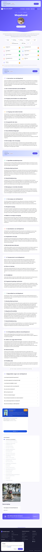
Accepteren (20, 548)
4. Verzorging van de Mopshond (10, 454)
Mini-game (13, 541)
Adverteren (36, 3)
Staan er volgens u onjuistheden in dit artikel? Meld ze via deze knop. (21, 368)
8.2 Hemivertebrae (8, 477)
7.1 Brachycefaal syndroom (9, 470)
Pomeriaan (23, 537)
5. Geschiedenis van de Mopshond (11, 459)
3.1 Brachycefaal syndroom (9, 450)
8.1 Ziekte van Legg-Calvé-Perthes (10, 475)
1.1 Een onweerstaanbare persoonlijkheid (11, 440)
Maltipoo (23, 534)
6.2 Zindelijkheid (8, 465)
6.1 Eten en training (8, 464)
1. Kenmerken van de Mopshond (10, 439)
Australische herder (25, 539)
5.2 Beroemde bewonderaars (9, 461)
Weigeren (15, 548)
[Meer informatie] (29, 50)
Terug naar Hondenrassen (21, 527)
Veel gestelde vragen (15, 534)
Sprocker (23, 541)
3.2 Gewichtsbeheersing (9, 451)
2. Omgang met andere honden (10, 443)
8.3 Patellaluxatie (8, 478)
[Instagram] (34, 541)
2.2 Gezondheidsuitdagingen (9, 446)
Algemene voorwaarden (37, 550)
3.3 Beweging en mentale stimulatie (10, 453)
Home (16, 12)
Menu (33, 8)
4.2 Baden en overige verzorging (10, 457)
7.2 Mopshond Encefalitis (9, 471)
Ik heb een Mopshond (21, 26)
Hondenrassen (20, 12)
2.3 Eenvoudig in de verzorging (10, 447)
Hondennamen (34, 534)
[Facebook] (32, 541)
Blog (12, 536)
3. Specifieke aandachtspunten (10, 449)
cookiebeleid (9, 546)
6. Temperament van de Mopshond (11, 463)
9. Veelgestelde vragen (9, 480)
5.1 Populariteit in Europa (9, 460)
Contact (13, 533)
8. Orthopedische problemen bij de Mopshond (12, 474)
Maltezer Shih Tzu (24, 536)
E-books (33, 536)
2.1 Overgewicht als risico (9, 444)
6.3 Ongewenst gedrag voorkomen (10, 467)
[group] (21, 516)
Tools (12, 537)
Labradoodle (24, 533)
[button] (11, 47)
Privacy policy (31, 550)
